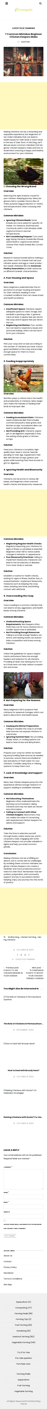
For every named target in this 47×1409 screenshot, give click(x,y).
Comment (8, 1167)
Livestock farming (23, 28)
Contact (8, 1261)
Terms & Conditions (13, 1278)
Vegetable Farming (21, 1342)
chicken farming (28, 937)
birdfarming (13, 937)
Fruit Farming (21, 1325)
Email (6, 1202)
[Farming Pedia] (23, 9)
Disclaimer (9, 1273)
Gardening (22, 1330)
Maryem (25, 41)
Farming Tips (22, 1319)
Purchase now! (23, 1364)
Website (7, 1212)
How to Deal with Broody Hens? (23, 1070)
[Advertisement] (23, 105)
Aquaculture (21, 1302)
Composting (21, 1307)
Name (6, 1192)
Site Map (8, 1284)
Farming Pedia (21, 1313)
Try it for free (23, 1352)
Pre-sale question (23, 1358)
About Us (8, 1255)
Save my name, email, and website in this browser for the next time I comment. (22, 1226)
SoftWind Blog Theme (30, 1402)
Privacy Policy (10, 1267)
